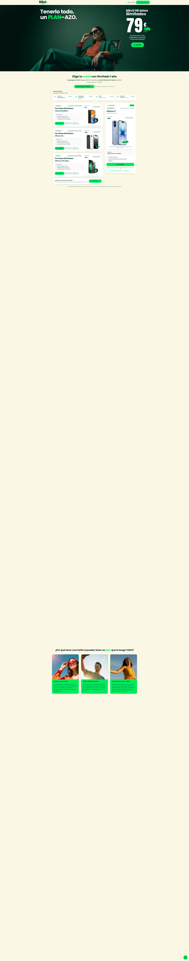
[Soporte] (185, 957)
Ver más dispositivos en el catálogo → (120, 170)
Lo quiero (137, 45)
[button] (93, 117)
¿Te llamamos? (143, 2)
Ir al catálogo (94, 181)
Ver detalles (59, 123)
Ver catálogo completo (83, 86)
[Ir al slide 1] (94, 69)
